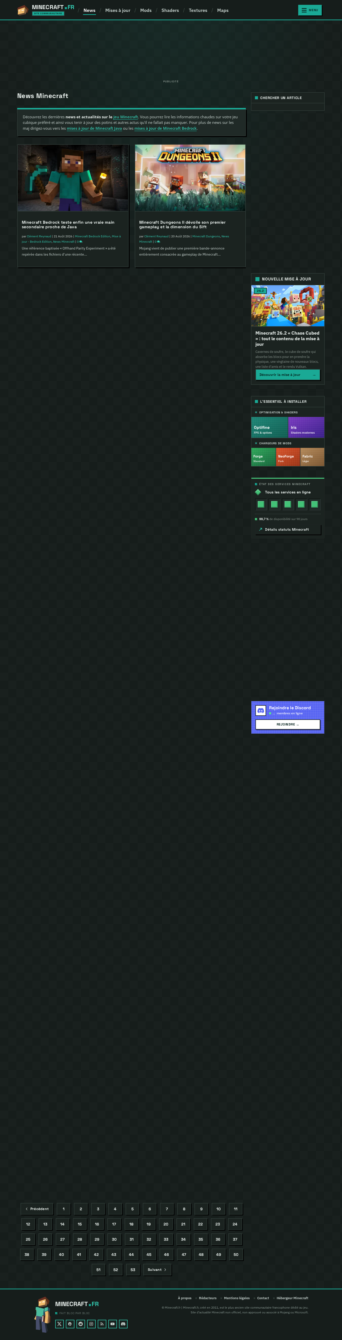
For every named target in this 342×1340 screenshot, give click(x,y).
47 (184, 1254)
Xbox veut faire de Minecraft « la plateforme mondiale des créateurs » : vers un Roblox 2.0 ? (187, 1009)
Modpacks (82, 629)
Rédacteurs (207, 1298)
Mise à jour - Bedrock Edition (101, 891)
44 (131, 1254)
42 (96, 1254)
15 (80, 1224)
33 (166, 1239)
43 (113, 1254)
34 (183, 1239)
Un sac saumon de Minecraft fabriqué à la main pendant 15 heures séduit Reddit (70, 355)
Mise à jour (72, 891)
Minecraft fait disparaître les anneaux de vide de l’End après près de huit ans (189, 879)
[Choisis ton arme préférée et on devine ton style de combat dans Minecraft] (73, 1089)
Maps (223, 10)
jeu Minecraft (125, 116)
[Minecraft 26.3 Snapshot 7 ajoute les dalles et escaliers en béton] (73, 828)
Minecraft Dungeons (206, 236)
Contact (263, 1298)
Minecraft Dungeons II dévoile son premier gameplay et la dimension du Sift (182, 224)
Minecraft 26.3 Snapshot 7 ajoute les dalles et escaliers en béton (69, 874)
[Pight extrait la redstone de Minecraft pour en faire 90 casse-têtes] (190, 439)
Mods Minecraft (101, 629)
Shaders (170, 10)
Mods (146, 10)
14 (62, 1224)
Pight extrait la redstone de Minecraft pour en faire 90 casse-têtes (186, 486)
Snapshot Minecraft (58, 896)
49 (218, 1254)
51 (98, 1269)
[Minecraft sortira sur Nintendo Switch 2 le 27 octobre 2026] (190, 701)
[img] (261, 504)
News (89, 10)
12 (28, 1224)
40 (61, 1254)
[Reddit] (80, 1324)
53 (133, 1269)
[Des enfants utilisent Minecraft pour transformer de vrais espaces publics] (73, 963)
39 (44, 1254)
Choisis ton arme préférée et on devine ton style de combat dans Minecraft (71, 1136)
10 (218, 1209)
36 (218, 1239)
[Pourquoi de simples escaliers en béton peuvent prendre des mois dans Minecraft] (190, 570)
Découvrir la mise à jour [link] (287, 374)
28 (79, 1239)
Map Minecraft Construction (209, 1156)
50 (236, 1254)
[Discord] (123, 1324)
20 (166, 1224)
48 (201, 1254)
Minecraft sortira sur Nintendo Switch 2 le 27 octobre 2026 (185, 748)
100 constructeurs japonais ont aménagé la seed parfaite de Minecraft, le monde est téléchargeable (189, 1142)
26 (45, 1239)
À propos (184, 1298)
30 (114, 1239)
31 (132, 1239)
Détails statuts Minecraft (287, 529)
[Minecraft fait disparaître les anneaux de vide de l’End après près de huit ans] (190, 832)
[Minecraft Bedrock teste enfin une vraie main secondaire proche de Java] (73, 178)
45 (149, 1254)
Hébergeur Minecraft (292, 1298)
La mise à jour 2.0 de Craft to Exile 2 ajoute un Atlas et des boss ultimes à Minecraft (69, 618)
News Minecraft (63, 241)
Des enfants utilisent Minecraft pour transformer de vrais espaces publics (72, 1010)
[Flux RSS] (102, 1324)
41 (79, 1254)
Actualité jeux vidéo (88, 492)
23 (217, 1224)
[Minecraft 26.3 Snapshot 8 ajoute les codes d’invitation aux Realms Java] (190, 309)
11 (235, 1209)
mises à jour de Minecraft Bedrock (165, 128)
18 (131, 1224)
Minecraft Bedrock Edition (92, 236)
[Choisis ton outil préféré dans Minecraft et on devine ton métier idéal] (73, 702)
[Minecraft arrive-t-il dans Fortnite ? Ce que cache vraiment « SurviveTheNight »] (73, 434)
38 (27, 1254)
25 (28, 1239)
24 (235, 1224)
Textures (198, 10)
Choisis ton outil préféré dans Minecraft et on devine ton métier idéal (68, 749)
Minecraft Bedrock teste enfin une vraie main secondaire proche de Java (68, 224)
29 (97, 1239)
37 (235, 1239)
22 (200, 1224)
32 (149, 1239)
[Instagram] (91, 1324)
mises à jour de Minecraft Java (94, 128)
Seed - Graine (226, 1161)
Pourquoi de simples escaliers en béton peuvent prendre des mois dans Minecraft (188, 617)
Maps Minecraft (182, 1161)
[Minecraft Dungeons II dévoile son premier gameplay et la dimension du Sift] (190, 178)
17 (114, 1224)
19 (149, 1224)
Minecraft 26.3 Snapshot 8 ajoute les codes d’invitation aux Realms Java (184, 355)
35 (200, 1239)
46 (166, 1254)
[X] (59, 1324)
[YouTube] (112, 1324)
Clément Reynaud (39, 236)
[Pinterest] (70, 1324)
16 (97, 1224)
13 (45, 1224)
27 (62, 1239)
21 (183, 1224)
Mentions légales (237, 1298)
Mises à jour (117, 10)
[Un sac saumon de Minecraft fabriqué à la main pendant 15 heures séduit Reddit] (73, 309)
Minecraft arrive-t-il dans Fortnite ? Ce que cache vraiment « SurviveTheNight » (72, 481)
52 (115, 1269)
